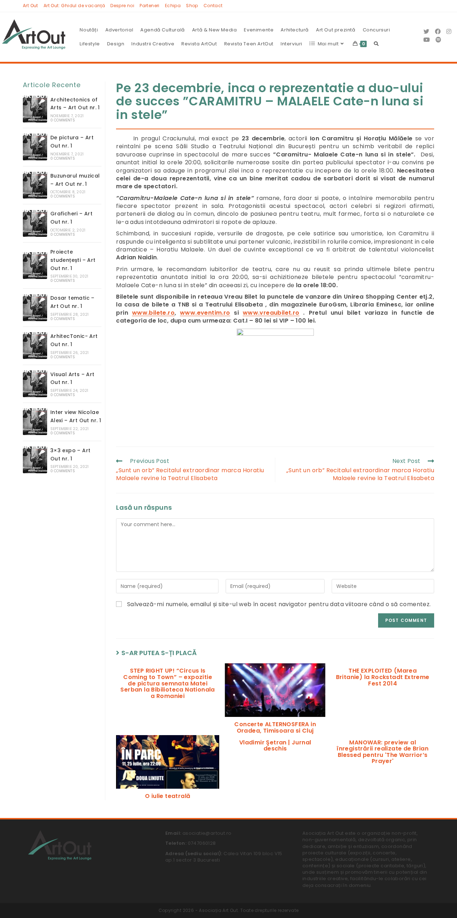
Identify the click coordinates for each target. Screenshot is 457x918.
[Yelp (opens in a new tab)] (438, 40)
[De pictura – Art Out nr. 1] (35, 147)
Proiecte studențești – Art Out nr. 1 (73, 260)
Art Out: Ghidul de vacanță (74, 6)
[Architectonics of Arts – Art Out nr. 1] (35, 109)
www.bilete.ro (153, 313)
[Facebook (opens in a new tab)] (437, 32)
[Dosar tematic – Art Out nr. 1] (35, 307)
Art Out (30, 6)
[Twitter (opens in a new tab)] (426, 32)
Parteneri (150, 6)
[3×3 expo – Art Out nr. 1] (35, 459)
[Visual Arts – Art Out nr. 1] (35, 383)
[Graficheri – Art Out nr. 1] (35, 223)
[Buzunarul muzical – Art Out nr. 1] (35, 185)
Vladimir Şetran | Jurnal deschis (275, 745)
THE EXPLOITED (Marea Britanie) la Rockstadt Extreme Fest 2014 (383, 677)
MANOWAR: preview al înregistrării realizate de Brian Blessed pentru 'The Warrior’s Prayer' (382, 751)
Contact (213, 6)
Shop (192, 6)
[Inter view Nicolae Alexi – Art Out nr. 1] (35, 421)
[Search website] (376, 44)
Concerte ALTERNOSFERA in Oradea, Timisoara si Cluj (275, 727)
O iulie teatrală (167, 796)
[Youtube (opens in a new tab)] (427, 40)
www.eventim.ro (205, 313)
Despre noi (122, 6)
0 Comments (62, 120)
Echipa (173, 6)
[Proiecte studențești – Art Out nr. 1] (35, 265)
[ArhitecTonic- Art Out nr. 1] (35, 345)
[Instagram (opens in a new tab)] (448, 32)
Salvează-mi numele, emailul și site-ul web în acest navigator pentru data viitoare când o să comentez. (279, 604)
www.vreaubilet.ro (271, 313)
